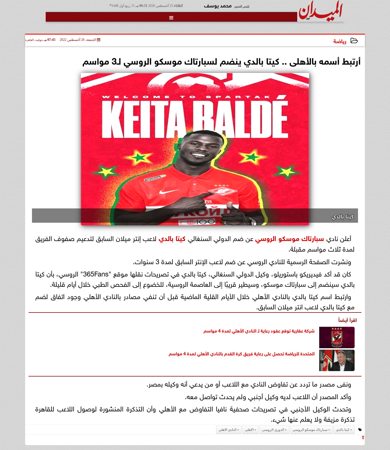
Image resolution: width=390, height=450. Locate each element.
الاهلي (249, 430)
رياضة (339, 40)
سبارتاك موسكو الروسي (289, 237)
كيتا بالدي (172, 237)
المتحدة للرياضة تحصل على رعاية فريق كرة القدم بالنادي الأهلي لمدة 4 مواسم (242, 353)
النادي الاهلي (227, 430)
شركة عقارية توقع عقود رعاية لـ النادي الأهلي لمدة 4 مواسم (259, 330)
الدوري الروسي (273, 430)
